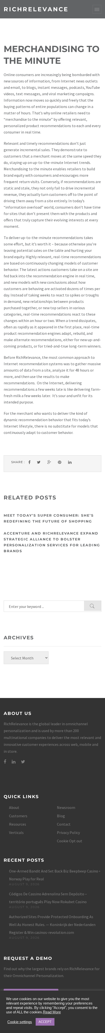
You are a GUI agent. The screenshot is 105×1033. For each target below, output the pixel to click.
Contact (64, 824)
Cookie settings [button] (19, 1022)
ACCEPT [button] (45, 1022)
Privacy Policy (68, 832)
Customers (18, 815)
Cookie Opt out (69, 840)
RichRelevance (36, 9)
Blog (61, 815)
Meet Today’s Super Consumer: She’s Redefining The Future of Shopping (49, 518)
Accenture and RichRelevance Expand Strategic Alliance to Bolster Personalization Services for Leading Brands (52, 542)
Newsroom (66, 807)
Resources (17, 824)
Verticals (16, 832)
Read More (52, 1012)
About (14, 807)
